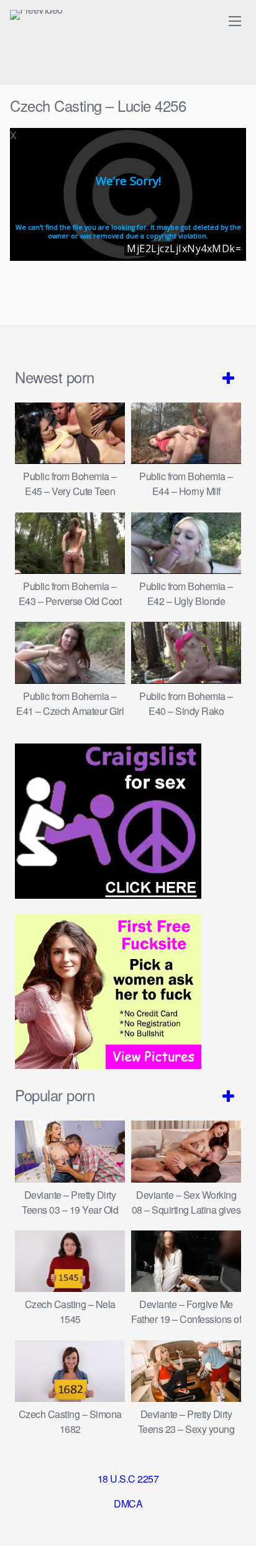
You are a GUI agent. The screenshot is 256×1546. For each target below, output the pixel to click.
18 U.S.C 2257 (128, 1478)
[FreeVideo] (36, 15)
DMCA (128, 1503)
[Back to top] (234, 1519)
